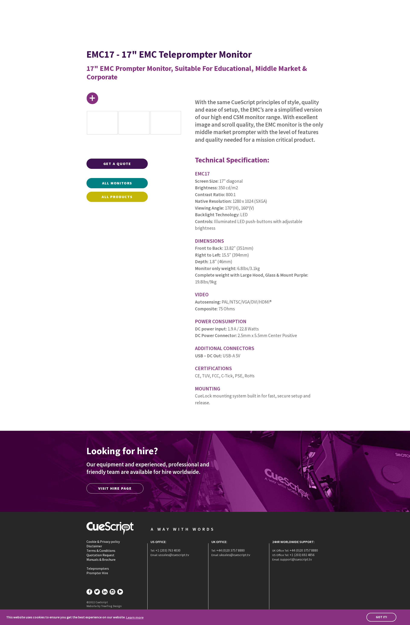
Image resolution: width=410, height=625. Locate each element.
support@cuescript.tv (296, 559)
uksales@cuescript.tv (234, 555)
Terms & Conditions (100, 550)
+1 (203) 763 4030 (167, 550)
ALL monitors (117, 183)
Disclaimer (94, 546)
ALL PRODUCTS (117, 196)
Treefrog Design (111, 606)
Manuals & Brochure (101, 559)
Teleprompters (97, 568)
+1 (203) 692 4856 (302, 555)
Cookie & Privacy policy (103, 541)
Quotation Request (100, 555)
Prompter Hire (97, 573)
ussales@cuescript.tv (173, 555)
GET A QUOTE (117, 163)
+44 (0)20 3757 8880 (230, 550)
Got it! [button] (381, 617)
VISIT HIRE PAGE (115, 488)
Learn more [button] (135, 617)
